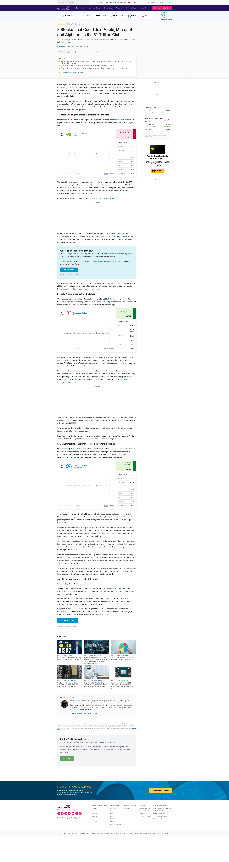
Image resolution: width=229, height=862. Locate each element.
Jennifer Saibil (125, 680)
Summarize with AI (92, 52)
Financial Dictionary (144, 816)
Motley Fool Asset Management (162, 808)
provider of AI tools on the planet (103, 198)
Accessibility (151, 2)
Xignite (71, 818)
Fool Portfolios (114, 819)
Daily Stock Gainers (164, 16)
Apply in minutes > (157, 171)
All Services (113, 808)
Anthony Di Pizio (64, 47)
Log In (161, 2)
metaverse (72, 457)
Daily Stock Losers (166, 19)
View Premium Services (160, 790)
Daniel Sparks (125, 655)
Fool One (112, 821)
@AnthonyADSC (92, 713)
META (72, 449)
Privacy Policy (73, 833)
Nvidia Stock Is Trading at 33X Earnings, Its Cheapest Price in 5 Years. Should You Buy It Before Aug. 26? (123, 685)
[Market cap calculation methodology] (133, 146)
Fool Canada (127, 811)
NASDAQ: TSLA (80, 313)
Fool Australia (127, 808)
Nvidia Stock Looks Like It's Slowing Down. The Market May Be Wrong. (69, 658)
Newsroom (95, 816)
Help (168, 2)
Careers (94, 811)
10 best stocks (97, 261)
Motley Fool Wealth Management (162, 811)
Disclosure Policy (84, 833)
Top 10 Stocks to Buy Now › (162, 8)
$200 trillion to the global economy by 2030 (116, 236)
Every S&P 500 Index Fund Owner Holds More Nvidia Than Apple (122, 658)
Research (94, 813)
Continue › (67, 758)
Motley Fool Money (115, 824)
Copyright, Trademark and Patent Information (119, 833)
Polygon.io (77, 818)
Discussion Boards (144, 811)
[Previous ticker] (58, 16)
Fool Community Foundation (161, 816)
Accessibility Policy (97, 833)
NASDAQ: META (80, 465)
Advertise (94, 821)
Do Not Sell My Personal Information (160, 833)
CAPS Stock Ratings (144, 808)
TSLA (107, 299)
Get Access (147, 121)
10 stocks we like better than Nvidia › (73, 72)
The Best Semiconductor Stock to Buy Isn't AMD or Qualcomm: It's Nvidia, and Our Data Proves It (68, 684)
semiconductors (120, 120)
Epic (111, 813)
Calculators (142, 813)
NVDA (65, 120)
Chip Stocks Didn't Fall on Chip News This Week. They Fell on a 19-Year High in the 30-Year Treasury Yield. (96, 684)
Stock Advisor (114, 811)
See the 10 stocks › (67, 620)
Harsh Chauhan (71, 680)
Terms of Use (62, 833)
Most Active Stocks (164, 13)
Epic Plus (112, 816)
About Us (94, 808)
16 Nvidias (111, 742)
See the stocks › (69, 269)
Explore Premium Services (75, 24)
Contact (94, 819)
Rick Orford (70, 655)
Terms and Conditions (141, 833)
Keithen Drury (97, 655)
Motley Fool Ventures (159, 813)
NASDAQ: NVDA (80, 134)
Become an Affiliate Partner (161, 819)
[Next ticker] (158, 16)
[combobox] (73, 2)
